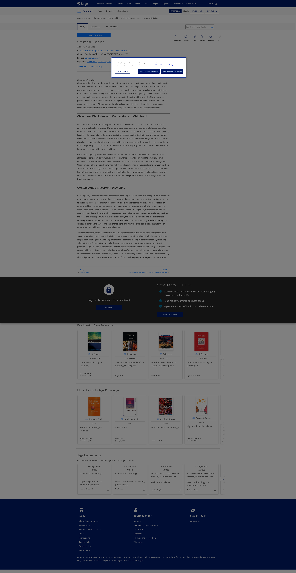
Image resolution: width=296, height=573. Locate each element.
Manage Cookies (122, 71)
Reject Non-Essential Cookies (148, 71)
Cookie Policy (168, 65)
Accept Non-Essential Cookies (172, 71)
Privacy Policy (159, 65)
